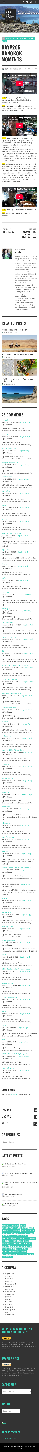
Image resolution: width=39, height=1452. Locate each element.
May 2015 (8, 1302)
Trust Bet (5, 434)
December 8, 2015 (11, 1206)
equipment (5, 1233)
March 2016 (9, 1279)
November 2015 (10, 1286)
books (31, 1228)
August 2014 (9, 1315)
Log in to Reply (25, 422)
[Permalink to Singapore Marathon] (3, 1204)
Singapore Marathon (11, 1203)
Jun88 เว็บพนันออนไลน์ (9, 837)
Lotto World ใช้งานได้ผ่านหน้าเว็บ (13, 750)
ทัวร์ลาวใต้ (5, 564)
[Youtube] (31, 2)
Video (4, 41)
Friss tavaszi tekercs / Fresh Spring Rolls (18, 354)
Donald (4, 1011)
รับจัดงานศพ (6, 807)
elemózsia (31, 1230)
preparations (15, 1246)
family (16, 1233)
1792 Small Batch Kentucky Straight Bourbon (17, 1054)
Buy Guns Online (7, 623)
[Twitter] (27, 2)
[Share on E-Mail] (36, 69)
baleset (23, 1225)
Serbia (18, 1249)
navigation (27, 1243)
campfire (5, 1230)
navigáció (5, 1246)
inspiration (24, 1238)
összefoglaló (7, 1257)
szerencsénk (6, 1251)
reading (5, 1249)
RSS (4, 1423)
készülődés (6, 1241)
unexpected (25, 1254)
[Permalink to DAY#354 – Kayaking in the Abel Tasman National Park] (19, 394)
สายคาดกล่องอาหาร (8, 1068)
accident (5, 1225)
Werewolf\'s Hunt (7, 983)
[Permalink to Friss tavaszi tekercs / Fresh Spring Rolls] (19, 367)
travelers (15, 1254)
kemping (32, 1238)
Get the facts (6, 793)
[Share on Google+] (32, 69)
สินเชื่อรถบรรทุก (7, 736)
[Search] (4, 2)
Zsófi (5, 332)
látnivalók (25, 1241)
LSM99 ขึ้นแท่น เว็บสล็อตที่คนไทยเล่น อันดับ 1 (16, 969)
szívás (14, 1251)
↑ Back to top (19, 1449)
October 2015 (9, 1289)
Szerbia (24, 1249)
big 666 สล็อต (6, 550)
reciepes (12, 1249)
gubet (3, 1040)
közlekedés (16, 1241)
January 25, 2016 (10, 1196)
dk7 (3, 651)
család (23, 1230)
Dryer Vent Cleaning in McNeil (12, 533)
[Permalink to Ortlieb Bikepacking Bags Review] (19, 343)
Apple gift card (6, 491)
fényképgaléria (22, 1236)
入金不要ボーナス (7, 778)
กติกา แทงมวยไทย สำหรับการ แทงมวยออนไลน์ (17, 868)
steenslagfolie (6, 609)
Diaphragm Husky (8, 926)
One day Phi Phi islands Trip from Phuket (15, 665)
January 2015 (9, 1312)
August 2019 (9, 1274)
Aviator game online (8, 941)
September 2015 (10, 1292)
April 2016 (8, 1276)
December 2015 (10, 1284)
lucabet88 (5, 722)
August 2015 (9, 1294)
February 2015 (10, 1310)
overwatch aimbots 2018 (10, 679)
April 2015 (8, 1304)
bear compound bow (9, 448)
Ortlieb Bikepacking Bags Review (14, 329)
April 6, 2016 (12, 357)
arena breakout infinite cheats (12, 693)
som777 (4, 882)
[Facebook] (23, 2)
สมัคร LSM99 (6, 592)
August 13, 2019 (13, 332)
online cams (6, 823)
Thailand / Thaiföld (26, 38)
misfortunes (18, 1243)
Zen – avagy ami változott (13, 1194)
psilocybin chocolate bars (10, 463)
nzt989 (4, 955)
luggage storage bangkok (10, 637)
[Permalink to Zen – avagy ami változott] (3, 1194)
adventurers (14, 1225)
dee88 (4, 505)
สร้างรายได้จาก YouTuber (10, 997)
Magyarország (7, 1243)
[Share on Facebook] (25, 69)
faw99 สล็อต (6, 420)
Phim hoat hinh (7, 477)
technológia (6, 1254)
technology (22, 1251)
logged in (14, 1094)
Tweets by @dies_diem (9, 1438)
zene (31, 1254)
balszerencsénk (8, 1228)
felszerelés (24, 1233)
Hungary (16, 1238)
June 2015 (8, 1299)
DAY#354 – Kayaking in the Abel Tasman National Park (17, 380)
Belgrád (25, 1228)
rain (30, 1246)
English (8, 38)
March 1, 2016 (12, 384)
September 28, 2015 (15, 69)
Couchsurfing (15, 1230)
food (31, 1233)
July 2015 (8, 1297)
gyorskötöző (7, 1238)
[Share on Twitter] (28, 69)
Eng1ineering (6, 851)
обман (4, 1026)
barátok (18, 1228)
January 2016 (9, 1281)
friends (12, 1236)
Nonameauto (6, 912)
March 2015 (9, 1307)
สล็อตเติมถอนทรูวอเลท (9, 708)
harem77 (5, 519)
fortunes (5, 1236)
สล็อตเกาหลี (5, 764)
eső (12, 1233)
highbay (4, 898)
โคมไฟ (4, 578)
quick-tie (24, 1246)
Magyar (15, 38)
